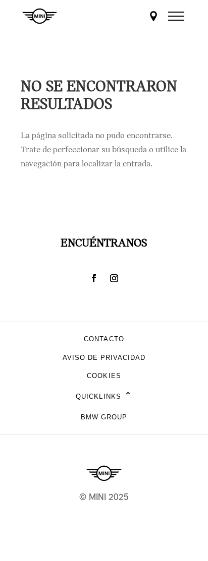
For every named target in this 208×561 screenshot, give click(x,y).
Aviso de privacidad (104, 357)
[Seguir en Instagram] (114, 278)
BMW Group (104, 417)
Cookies (104, 376)
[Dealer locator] (153, 16)
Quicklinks (104, 396)
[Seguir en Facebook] (94, 278)
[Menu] (176, 16)
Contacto (104, 339)
